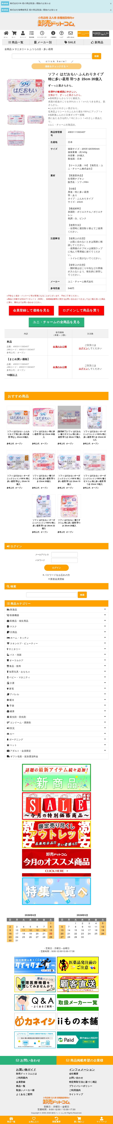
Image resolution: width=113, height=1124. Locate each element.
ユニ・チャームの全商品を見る (56, 322)
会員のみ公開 (60, 346)
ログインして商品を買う (81, 310)
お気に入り (34, 1121)
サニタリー (20, 49)
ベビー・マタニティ (19, 677)
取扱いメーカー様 (25, 1090)
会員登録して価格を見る (31, 310)
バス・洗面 (15, 654)
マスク (13, 626)
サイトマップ (76, 1094)
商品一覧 (17, 42)
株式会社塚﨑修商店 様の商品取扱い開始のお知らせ (34, 9)
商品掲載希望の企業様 (86, 1060)
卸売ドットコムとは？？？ (83, 33)
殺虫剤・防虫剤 (17, 716)
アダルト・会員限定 (20, 750)
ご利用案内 (22, 1077)
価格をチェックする (56, 66)
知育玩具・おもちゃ (19, 671)
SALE (71, 42)
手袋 (11, 705)
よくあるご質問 (24, 1094)
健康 (11, 711)
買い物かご (79, 1121)
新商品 (98, 42)
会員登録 (20, 1081)
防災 (12, 728)
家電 (11, 688)
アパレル (14, 694)
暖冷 (11, 699)
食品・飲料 (15, 666)
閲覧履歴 (56, 1121)
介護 (11, 682)
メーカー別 (44, 42)
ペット (13, 745)
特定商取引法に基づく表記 (83, 1081)
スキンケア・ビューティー (24, 643)
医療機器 (14, 615)
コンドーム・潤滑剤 (20, 722)
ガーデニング (16, 739)
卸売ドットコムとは (26, 1073)
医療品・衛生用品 (18, 620)
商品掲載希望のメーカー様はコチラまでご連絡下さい (101, 33)
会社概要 (73, 1073)
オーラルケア (16, 660)
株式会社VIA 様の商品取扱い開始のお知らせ (30, 3)
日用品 (13, 632)
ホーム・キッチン (19, 637)
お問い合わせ (30, 1060)
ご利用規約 (75, 1090)
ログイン (83, 348)
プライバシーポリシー (80, 1085)
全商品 (8, 49)
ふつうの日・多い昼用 (41, 49)
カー (11, 733)
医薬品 (13, 609)
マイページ (102, 1121)
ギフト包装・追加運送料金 (24, 756)
